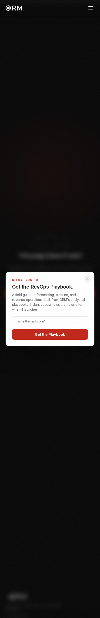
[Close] (87, 279)
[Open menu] (90, 8)
